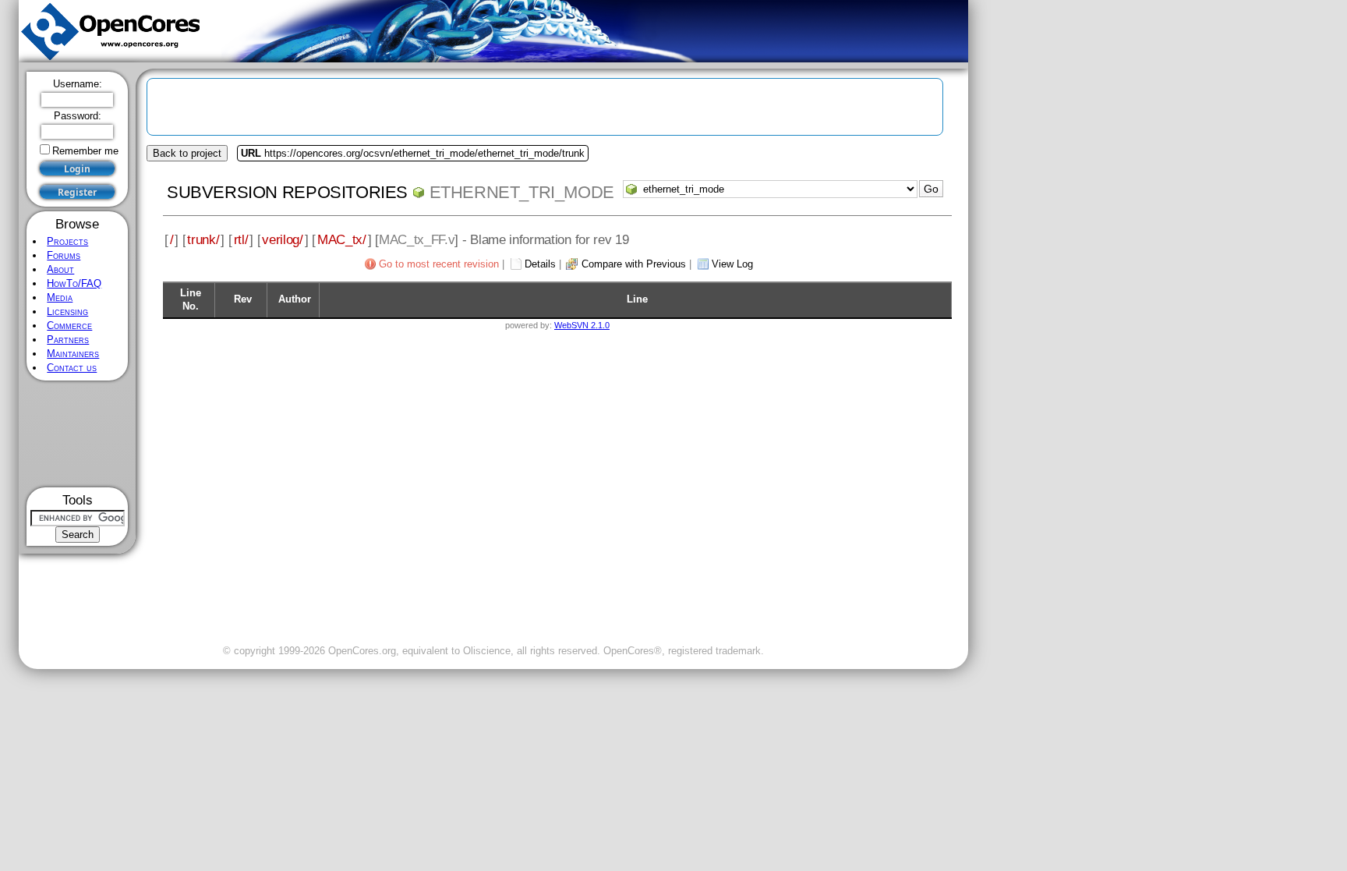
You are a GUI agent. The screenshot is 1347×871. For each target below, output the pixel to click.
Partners (68, 339)
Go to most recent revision (439, 264)
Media (59, 297)
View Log (732, 264)
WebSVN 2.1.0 (582, 325)
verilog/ (282, 239)
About (60, 269)
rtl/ (241, 239)
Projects (67, 241)
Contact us (72, 368)
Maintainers (73, 353)
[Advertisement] (77, 434)
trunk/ (203, 239)
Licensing (67, 311)
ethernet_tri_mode (522, 192)
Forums (63, 255)
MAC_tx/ (341, 239)
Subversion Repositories (287, 192)
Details (540, 264)
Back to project (187, 153)
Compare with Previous (634, 264)
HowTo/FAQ (74, 283)
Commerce (69, 325)
